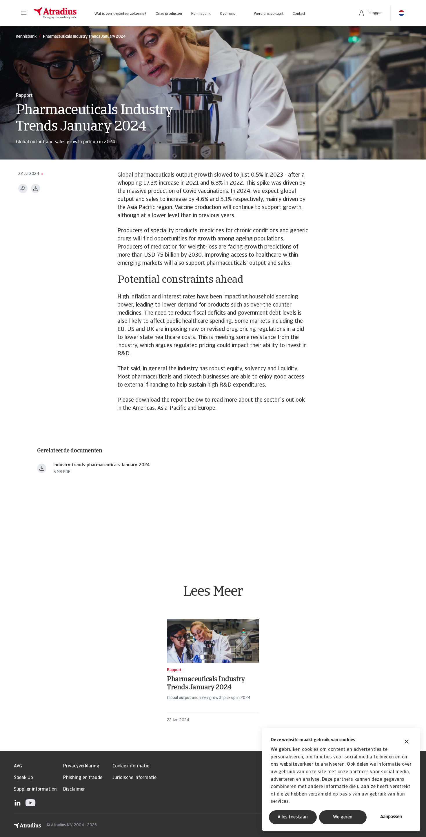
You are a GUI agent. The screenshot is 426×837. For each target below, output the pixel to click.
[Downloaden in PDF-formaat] (35, 188)
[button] (24, 13)
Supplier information (35, 789)
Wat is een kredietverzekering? (120, 14)
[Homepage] (55, 13)
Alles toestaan (293, 817)
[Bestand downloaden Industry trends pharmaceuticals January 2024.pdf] (41, 468)
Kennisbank (201, 14)
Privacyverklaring (81, 766)
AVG (18, 766)
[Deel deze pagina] (23, 188)
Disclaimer (74, 789)
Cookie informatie (130, 766)
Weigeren (342, 817)
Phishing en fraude (82, 778)
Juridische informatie (134, 778)
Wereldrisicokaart (268, 14)
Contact (299, 14)
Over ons (227, 14)
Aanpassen (391, 817)
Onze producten (169, 14)
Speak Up (23, 778)
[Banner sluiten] (407, 742)
